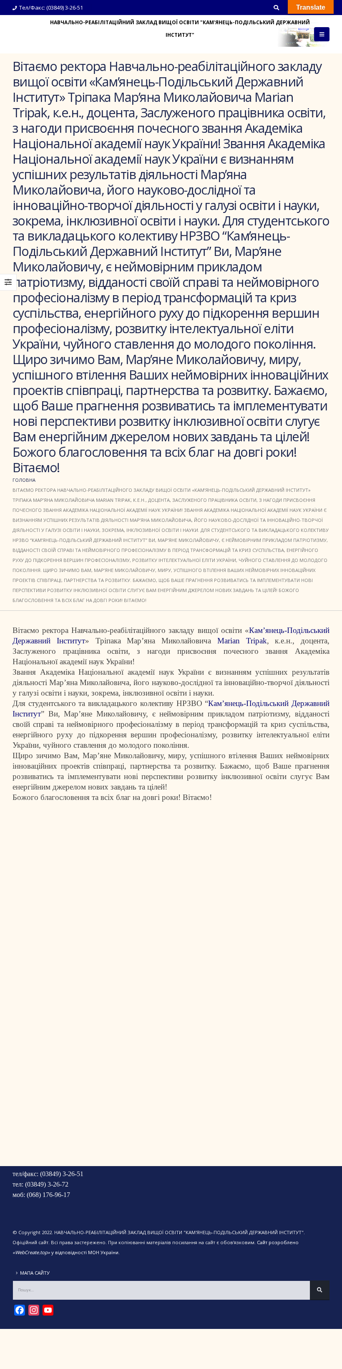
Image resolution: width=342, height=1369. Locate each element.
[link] (242, 640)
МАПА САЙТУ (35, 1273)
